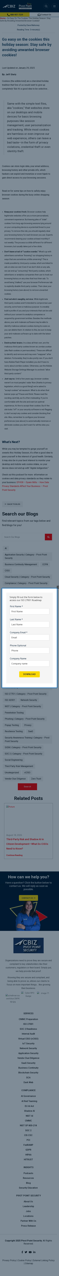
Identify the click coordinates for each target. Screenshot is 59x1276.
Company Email (18, 632)
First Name (16, 606)
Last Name (16, 619)
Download (29, 674)
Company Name (18, 658)
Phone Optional (18, 645)
